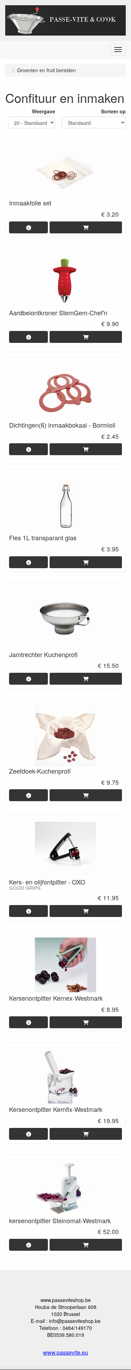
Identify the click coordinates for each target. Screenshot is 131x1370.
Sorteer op (113, 111)
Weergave (43, 111)
